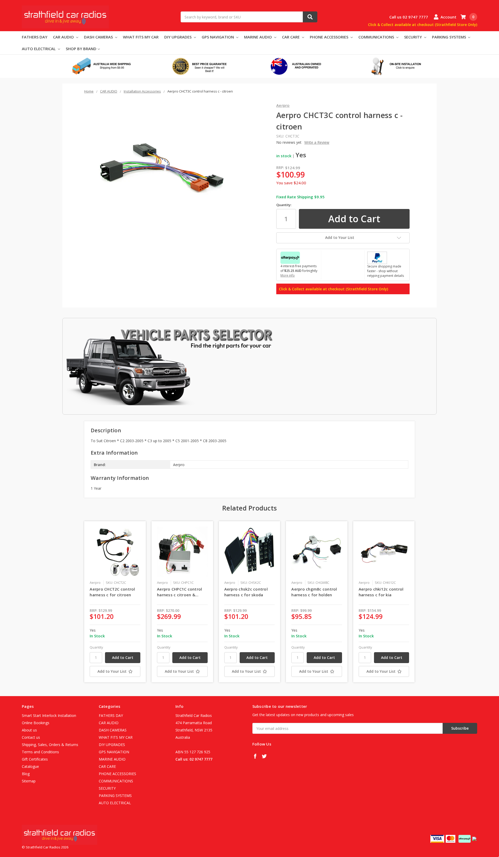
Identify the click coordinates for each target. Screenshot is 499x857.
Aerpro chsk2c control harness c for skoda (246, 592)
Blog (26, 773)
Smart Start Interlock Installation (49, 715)
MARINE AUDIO (258, 37)
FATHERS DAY (34, 37)
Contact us (31, 737)
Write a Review (316, 142)
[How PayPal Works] (377, 257)
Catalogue (30, 766)
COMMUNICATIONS (376, 37)
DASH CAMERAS (99, 37)
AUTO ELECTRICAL (39, 48)
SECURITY (413, 37)
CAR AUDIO (64, 37)
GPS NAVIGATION (218, 37)
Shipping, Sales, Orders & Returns (50, 744)
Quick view (115, 551)
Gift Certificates (35, 759)
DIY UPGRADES (178, 37)
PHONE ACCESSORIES (329, 37)
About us (29, 730)
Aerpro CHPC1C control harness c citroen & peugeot (179, 592)
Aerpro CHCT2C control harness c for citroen (112, 592)
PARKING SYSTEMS (449, 37)
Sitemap (29, 781)
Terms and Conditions (40, 751)
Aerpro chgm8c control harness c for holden (314, 592)
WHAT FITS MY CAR (141, 37)
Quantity (96, 647)
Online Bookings (35, 722)
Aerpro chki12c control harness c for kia (381, 592)
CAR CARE (291, 37)
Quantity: (283, 204)
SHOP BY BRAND (81, 48)
